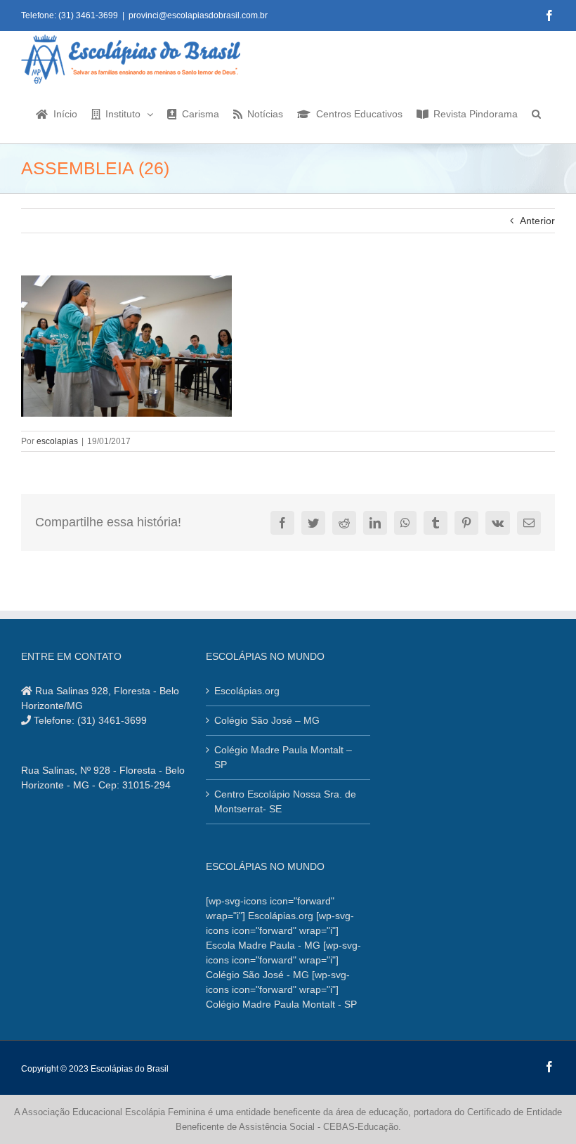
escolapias (57, 441)
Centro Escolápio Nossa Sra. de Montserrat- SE (285, 801)
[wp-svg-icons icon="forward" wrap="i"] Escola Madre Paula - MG (280, 930)
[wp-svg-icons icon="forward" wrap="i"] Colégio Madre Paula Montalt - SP (281, 989)
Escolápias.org (247, 690)
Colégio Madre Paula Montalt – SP (283, 757)
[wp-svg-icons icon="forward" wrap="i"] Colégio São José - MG (283, 960)
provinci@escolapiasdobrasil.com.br (198, 15)
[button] (536, 113)
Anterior (537, 220)
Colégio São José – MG (267, 720)
